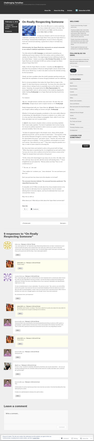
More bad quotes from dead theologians (80, 106)
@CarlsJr (51, 107)
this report (58, 66)
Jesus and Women (74, 103)
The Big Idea (73, 118)
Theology (72, 124)
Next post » (63, 223)
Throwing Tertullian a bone (76, 127)
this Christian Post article (53, 59)
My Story (72, 109)
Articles (69, 10)
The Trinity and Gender (75, 121)
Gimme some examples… (76, 100)
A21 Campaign (38, 53)
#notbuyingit (34, 92)
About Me (47, 10)
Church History (73, 89)
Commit (72, 92)
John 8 (26, 123)
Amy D (16, 365)
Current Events (73, 95)
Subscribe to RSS (84, 10)
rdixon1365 (20, 262)
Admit (71, 83)
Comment (62, 427)
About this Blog (59, 10)
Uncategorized (73, 130)
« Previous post (26, 223)
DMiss (71, 97)
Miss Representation (52, 88)
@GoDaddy (25, 103)
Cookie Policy (36, 438)
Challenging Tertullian (13, 3)
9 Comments (8, 31)
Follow (73, 70)
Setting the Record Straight (76, 112)
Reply (18, 254)
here (51, 30)
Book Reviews (73, 86)
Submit (71, 115)
